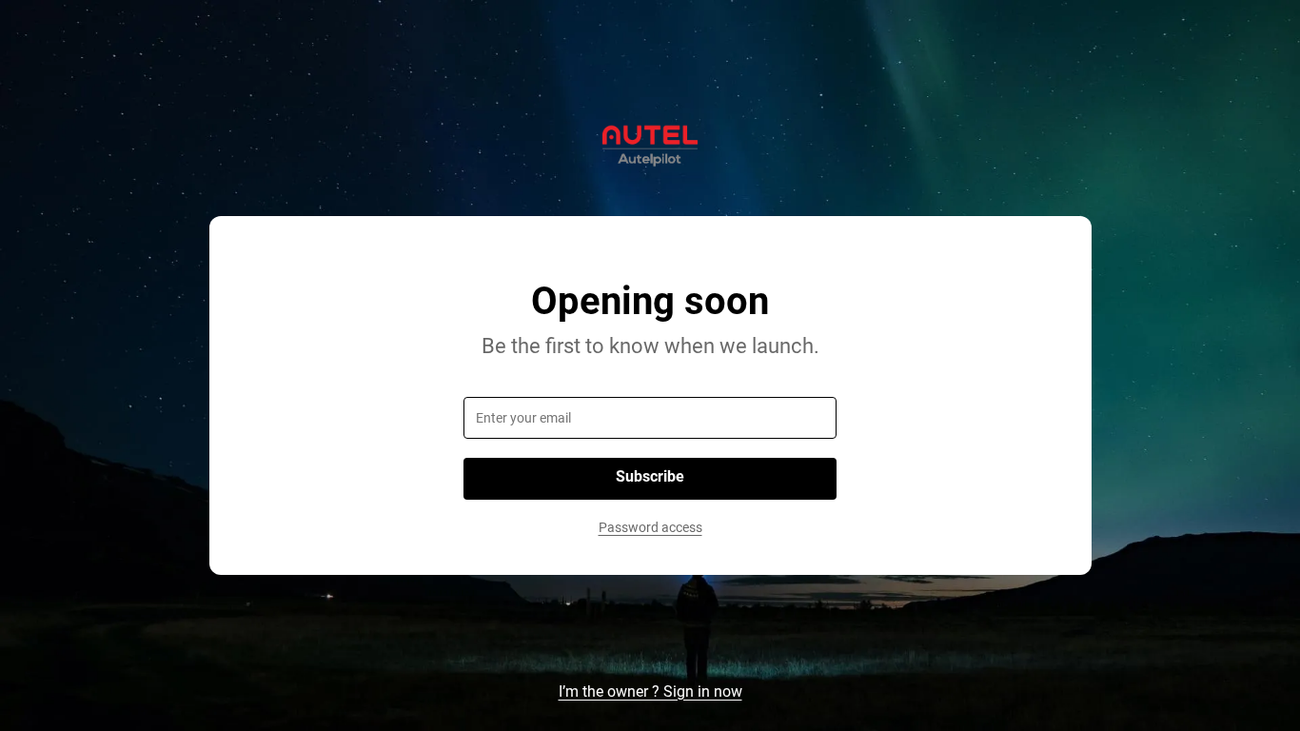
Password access (650, 527)
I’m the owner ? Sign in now (650, 691)
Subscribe (650, 476)
